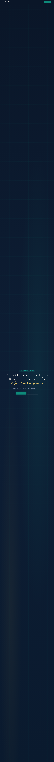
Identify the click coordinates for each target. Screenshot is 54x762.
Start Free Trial (47, 1)
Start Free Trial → (21, 393)
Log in (36, 1)
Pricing (40, 1)
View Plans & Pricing (32, 393)
